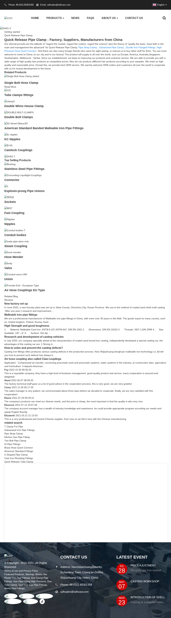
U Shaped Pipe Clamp (16, 454)
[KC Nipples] (11, 134)
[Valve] (8, 263)
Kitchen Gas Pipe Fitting (17, 437)
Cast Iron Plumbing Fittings (18, 458)
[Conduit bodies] (14, 230)
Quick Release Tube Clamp (18, 461)
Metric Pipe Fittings (14, 588)
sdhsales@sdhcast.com (74, 591)
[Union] (15, 274)
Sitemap (29, 574)
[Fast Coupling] (8, 208)
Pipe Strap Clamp (87, 47)
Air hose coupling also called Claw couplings (33, 358)
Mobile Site (41, 574)
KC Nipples (12, 139)
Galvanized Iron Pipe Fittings (19, 430)
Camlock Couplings (18, 150)
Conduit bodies (15, 235)
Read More (10, 86)
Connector (11, 180)
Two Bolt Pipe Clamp (15, 440)
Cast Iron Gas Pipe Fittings (33, 584)
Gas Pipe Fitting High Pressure (29, 581)
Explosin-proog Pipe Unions (24, 191)
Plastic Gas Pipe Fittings (17, 577)
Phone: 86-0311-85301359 (76, 584)
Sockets (10, 202)
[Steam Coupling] (16, 241)
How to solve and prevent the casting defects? (33, 347)
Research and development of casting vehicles (34, 336)
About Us (109, 18)
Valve (8, 268)
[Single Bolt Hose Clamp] (21, 76)
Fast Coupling (14, 213)
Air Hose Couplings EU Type (24, 290)
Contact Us (134, 18)
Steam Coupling (15, 246)
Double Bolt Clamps (18, 117)
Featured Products (14, 574)
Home (35, 18)
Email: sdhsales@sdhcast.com (55, 5)
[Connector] (23, 175)
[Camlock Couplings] (8, 145)
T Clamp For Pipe (13, 426)
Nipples (9, 224)
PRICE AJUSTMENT (143, 565)
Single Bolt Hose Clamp (21, 82)
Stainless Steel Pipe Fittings (24, 169)
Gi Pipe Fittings (12, 444)
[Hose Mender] (12, 252)
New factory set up (16, 303)
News (75, 18)
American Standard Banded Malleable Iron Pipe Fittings (43, 128)
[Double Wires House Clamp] (9, 101)
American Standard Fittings (18, 451)
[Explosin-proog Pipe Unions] (6, 186)
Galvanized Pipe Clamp (111, 47)
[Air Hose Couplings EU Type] (21, 285)
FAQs (90, 18)
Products (54, 18)
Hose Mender (13, 257)
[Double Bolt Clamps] (19, 112)
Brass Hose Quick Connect (18, 447)
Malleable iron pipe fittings (20, 314)
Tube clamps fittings (18, 95)
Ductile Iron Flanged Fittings (140, 47)
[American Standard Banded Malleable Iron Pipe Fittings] (16, 123)
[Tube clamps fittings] (7, 90)
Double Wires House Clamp (24, 106)
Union (8, 279)
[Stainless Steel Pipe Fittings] (10, 164)
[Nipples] (9, 219)
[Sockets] (9, 197)
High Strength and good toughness (26, 325)
